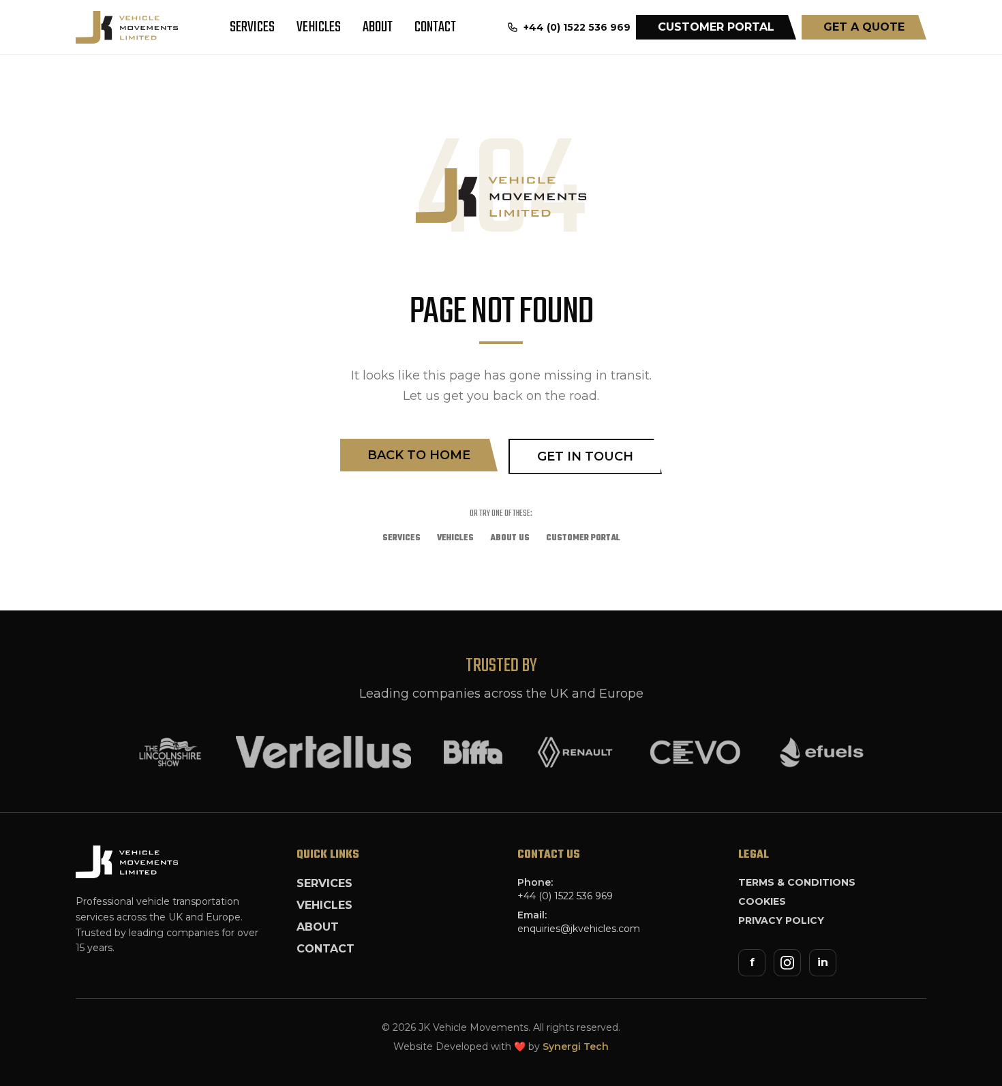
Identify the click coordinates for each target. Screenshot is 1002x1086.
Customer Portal (583, 538)
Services (401, 538)
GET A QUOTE (864, 26)
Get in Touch (585, 456)
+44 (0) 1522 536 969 (565, 896)
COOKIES (762, 901)
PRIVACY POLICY (781, 920)
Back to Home (418, 455)
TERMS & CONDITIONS (796, 882)
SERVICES (252, 27)
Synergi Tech (576, 1046)
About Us (510, 538)
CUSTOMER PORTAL (716, 26)
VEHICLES (319, 27)
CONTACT (435, 27)
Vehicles (455, 538)
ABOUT (378, 27)
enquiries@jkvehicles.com (578, 928)
